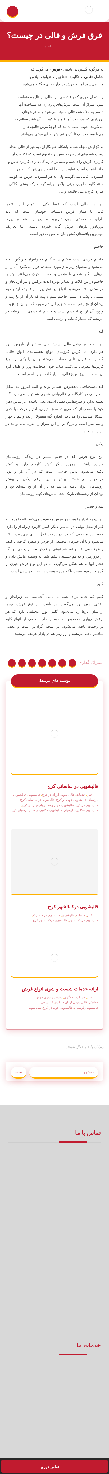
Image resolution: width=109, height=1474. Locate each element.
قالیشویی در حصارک (46, 915)
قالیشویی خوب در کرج (71, 800)
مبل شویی (34, 1008)
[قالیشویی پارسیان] (88, 9)
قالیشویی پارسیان (86, 1008)
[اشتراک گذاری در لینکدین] (22, 663)
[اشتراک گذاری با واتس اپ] (12, 663)
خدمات (80, 795)
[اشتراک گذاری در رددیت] (42, 663)
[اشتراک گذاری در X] (62, 663)
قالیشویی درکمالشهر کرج (50, 920)
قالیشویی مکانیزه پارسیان (80, 810)
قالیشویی (34, 795)
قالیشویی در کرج (86, 805)
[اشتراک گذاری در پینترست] (52, 663)
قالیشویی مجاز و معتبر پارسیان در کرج (48, 805)
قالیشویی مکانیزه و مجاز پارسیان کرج (36, 810)
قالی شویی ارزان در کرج (58, 795)
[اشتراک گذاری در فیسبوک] (72, 663)
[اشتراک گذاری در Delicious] (32, 663)
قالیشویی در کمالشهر (83, 920)
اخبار (90, 795)
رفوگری (69, 997)
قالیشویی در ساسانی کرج (37, 800)
